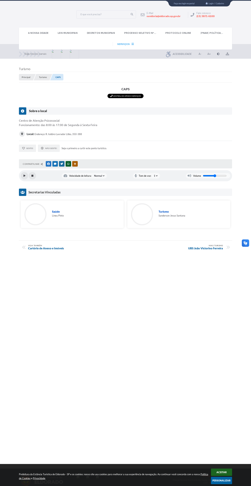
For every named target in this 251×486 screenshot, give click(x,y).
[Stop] (32, 175)
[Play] (24, 175)
